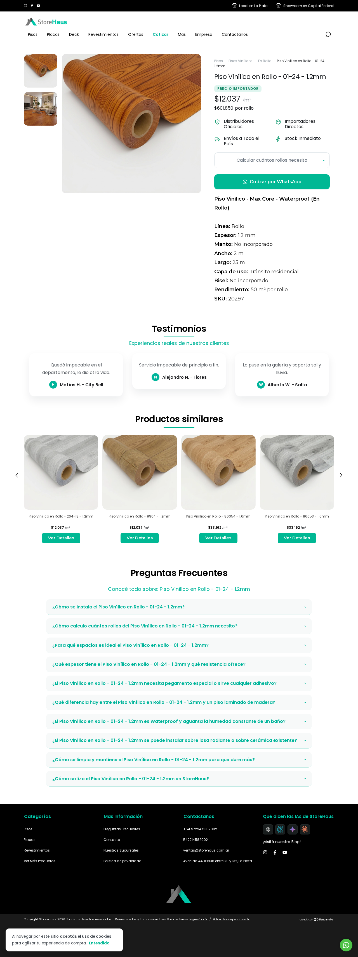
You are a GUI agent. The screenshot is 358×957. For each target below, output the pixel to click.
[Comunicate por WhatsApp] (346, 945)
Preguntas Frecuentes (121, 829)
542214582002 (195, 839)
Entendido (99, 943)
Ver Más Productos (39, 861)
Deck (74, 34)
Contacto (111, 839)
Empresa (203, 34)
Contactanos (235, 34)
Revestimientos (103, 34)
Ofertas (135, 34)
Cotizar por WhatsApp (276, 181)
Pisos (32, 34)
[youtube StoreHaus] (38, 5)
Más (182, 34)
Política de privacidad (122, 861)
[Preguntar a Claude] (305, 829)
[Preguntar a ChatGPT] (268, 829)
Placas (53, 34)
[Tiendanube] (316, 920)
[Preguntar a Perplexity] (280, 829)
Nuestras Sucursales (121, 850)
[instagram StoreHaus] (26, 5)
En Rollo (264, 60)
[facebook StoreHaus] (32, 5)
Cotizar (160, 34)
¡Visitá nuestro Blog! (282, 842)
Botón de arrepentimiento (231, 919)
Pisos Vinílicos (241, 60)
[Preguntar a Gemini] (293, 829)
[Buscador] (328, 34)
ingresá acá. (198, 919)
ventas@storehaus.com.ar (206, 850)
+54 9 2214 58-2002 (200, 829)
